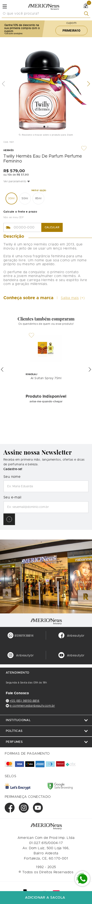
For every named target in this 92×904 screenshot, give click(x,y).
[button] (46, 181)
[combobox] (46, 14)
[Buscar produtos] (87, 14)
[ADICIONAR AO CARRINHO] (46, 897)
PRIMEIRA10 (71, 30)
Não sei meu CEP (13, 217)
